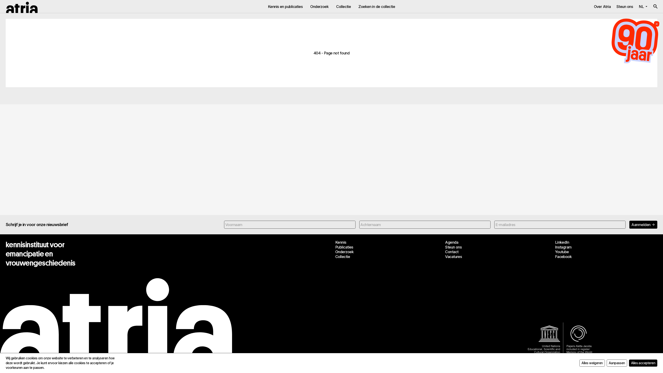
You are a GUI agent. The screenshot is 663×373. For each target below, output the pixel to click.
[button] (655, 6)
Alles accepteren (643, 363)
